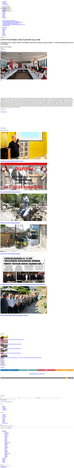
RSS (8, 25)
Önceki (1, 128)
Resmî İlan (4, 17)
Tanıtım (5, 23)
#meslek (3, 111)
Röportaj (4, 24)
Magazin (21, 24)
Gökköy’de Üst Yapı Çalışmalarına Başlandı (10, 222)
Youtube (13, 20)
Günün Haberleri (5, 4)
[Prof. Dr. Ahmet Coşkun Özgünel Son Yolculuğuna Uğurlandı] (23, 313)
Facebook (4, 20)
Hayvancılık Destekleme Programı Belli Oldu (10, 192)
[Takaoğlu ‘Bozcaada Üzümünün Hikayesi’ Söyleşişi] (4, 338)
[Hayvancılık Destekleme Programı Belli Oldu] (23, 189)
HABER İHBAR (3, 467)
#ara (1, 111)
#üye (6, 111)
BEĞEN (1, 359)
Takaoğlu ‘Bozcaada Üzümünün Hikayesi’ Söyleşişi (11, 161)
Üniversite (4, 11)
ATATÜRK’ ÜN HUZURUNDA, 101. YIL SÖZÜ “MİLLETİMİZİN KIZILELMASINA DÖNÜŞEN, (22, 284)
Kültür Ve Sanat (11, 24)
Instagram (10, 20)
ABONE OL (2, 365)
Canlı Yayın (5, 3)
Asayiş (4, 14)
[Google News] (3, 51)
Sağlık (4, 10)
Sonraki (4, 128)
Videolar (4, 2)
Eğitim (4, 13)
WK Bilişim (9, 427)
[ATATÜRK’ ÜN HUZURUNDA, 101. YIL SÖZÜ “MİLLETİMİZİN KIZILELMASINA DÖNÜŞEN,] (23, 282)
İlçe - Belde (5, 9)
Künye (4, 25)
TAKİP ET (2, 361)
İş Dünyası (9, 23)
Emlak (4, 15)
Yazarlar (4, 460)
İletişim (6, 25)
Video (4, 459)
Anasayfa (4, 430)
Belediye (17, 22)
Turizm (4, 16)
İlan (14, 23)
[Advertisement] (32, 89)
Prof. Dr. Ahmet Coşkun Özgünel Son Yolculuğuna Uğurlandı (14, 315)
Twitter (7, 20)
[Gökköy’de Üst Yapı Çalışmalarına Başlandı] (23, 220)
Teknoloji (21, 22)
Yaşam (4, 12)
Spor (24, 24)
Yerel (3, 23)
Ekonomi (15, 24)
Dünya (18, 24)
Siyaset (7, 24)
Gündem (16, 23)
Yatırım (12, 23)
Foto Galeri (5, 1)
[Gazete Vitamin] (3, 8)
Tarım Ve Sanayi (13, 22)
